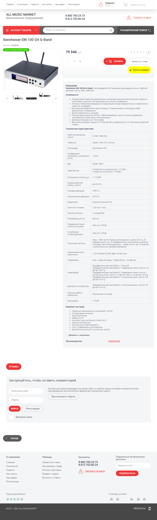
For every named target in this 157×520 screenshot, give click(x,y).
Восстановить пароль (63, 396)
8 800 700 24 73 (75, 15)
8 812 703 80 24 (75, 18)
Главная (10, 4)
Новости (35, 4)
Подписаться (127, 473)
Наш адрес (60, 4)
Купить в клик (140, 61)
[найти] (111, 30)
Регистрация (74, 4)
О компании (22, 4)
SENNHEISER (114, 341)
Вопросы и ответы (51, 477)
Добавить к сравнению (78, 335)
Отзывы (13, 366)
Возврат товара (50, 474)
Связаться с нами (51, 462)
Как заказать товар (52, 466)
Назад (14, 438)
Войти (14, 408)
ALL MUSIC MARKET (21, 14)
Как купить (47, 4)
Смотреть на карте (142, 17)
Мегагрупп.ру (140, 508)
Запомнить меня (23, 417)
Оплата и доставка (51, 470)
